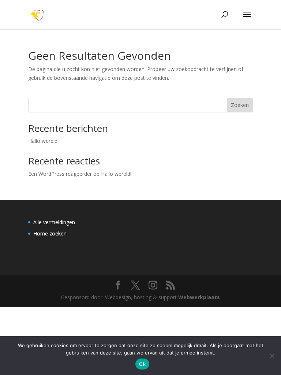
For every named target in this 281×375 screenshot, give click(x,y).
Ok (142, 364)
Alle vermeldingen (54, 222)
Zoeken (240, 104)
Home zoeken (50, 233)
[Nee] (272, 355)
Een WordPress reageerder (60, 173)
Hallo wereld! (43, 140)
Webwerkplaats (199, 297)
